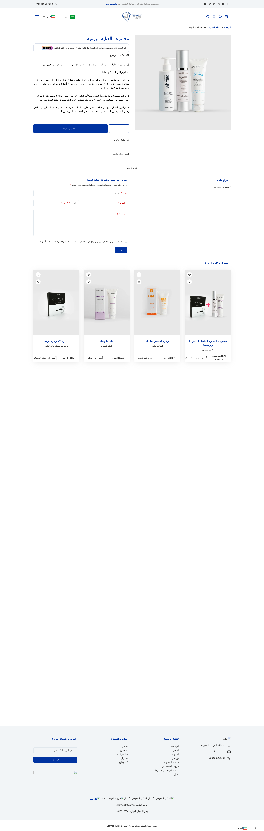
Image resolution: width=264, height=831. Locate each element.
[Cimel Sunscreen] (157, 316)
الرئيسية (175, 746)
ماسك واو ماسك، (61, 360)
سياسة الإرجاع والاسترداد (166, 770)
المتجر (176, 750)
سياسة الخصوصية (170, 762)
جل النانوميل (107, 355)
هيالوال (124, 758)
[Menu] (37, 17)
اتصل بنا (175, 774)
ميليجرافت (122, 754)
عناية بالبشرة (50, 360)
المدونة (175, 754)
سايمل (125, 746)
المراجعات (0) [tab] (132, 182)
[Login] (214, 16)
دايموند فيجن (111, 3)
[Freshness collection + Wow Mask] (208, 316)
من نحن (175, 758)
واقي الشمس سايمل (157, 355)
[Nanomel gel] (107, 316)
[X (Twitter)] (223, 4)
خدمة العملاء (218, 751)
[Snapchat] (205, 4)
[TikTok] (209, 4)
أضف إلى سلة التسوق (196, 371)
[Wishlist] (220, 16)
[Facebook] (228, 4)
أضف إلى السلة (145, 372)
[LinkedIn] (214, 4)
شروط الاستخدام (170, 766)
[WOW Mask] (56, 316)
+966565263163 (44, 3)
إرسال (121, 264)
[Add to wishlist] (189, 288)
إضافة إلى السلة (70, 142)
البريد (68, 217)
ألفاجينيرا (123, 750)
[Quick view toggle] (189, 295)
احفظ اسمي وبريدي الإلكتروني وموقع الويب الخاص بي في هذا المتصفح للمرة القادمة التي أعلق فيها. (80, 255)
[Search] (207, 16)
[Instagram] (219, 4)
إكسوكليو (123, 762)
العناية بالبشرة (118, 168)
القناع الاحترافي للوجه (56, 355)
